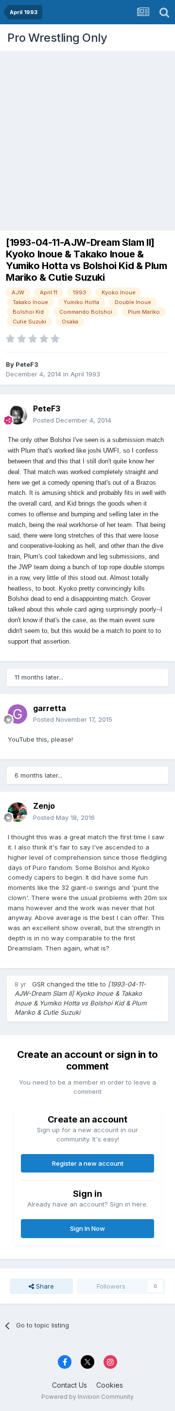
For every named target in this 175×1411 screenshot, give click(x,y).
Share (44, 1286)
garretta (49, 708)
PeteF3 (27, 364)
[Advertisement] (87, 138)
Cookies (109, 1385)
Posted (72, 420)
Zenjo (44, 806)
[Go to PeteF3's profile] (17, 415)
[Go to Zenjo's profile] (17, 812)
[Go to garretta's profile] (17, 714)
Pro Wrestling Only (57, 38)
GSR (38, 984)
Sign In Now (87, 1228)
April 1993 (85, 374)
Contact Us (69, 1385)
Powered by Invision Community (87, 1396)
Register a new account (87, 1163)
